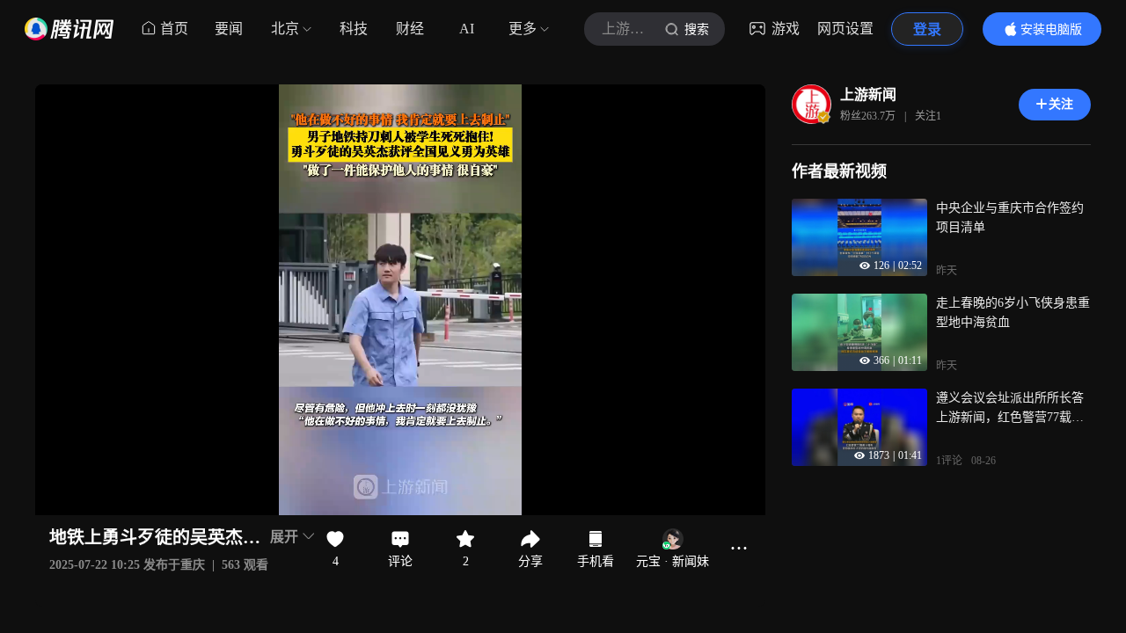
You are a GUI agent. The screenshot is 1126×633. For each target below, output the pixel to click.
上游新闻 (868, 94)
